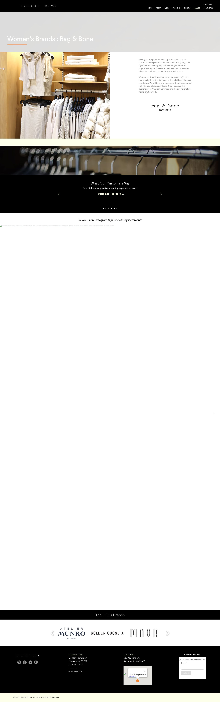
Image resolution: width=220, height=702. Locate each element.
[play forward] (167, 633)
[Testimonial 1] (103, 208)
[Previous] (58, 194)
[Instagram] (19, 662)
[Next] (161, 194)
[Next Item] (213, 413)
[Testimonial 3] (108, 208)
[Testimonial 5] (114, 208)
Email (183, 663)
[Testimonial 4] (111, 208)
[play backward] (52, 633)
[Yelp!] (36, 662)
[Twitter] (30, 662)
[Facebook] (25, 662)
